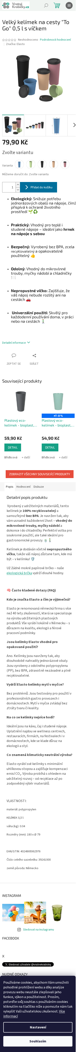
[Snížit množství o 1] (18, 189)
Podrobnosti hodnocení (55, 40)
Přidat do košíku (41, 187)
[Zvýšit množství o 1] (18, 184)
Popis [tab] (9, 487)
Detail (13, 447)
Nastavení (38, 1027)
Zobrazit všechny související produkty (39, 474)
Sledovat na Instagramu (38, 929)
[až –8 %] (58, 401)
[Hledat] (46, 5)
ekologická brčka (19, 573)
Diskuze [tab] (39, 487)
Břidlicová (10, 457)
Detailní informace (14, 343)
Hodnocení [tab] (23, 487)
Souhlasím (37, 1041)
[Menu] (69, 5)
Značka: (15, 44)
